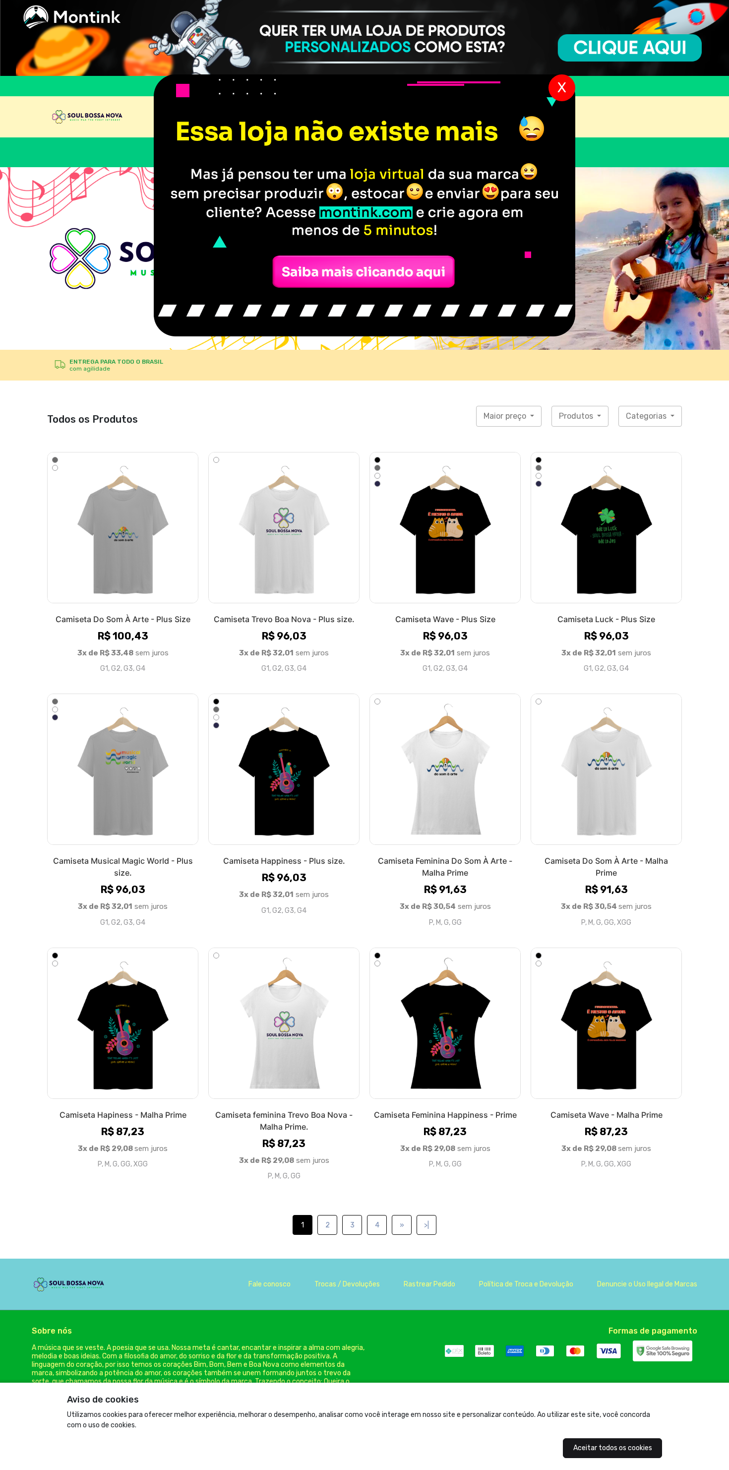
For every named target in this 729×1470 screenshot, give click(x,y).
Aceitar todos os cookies (612, 1448)
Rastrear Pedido (429, 1284)
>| (426, 1225)
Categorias (647, 416)
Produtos (577, 416)
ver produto (123, 527)
